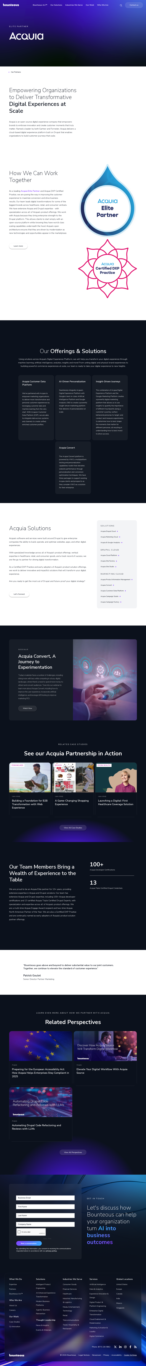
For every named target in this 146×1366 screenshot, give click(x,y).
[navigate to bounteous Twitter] (115, 1346)
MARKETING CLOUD (112, 574)
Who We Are (102, 5)
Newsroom (96, 1355)
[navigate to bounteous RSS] (135, 1346)
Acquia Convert (106, 585)
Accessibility (116, 1355)
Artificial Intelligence (98, 1284)
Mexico (119, 1303)
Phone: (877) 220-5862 (101, 1347)
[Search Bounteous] (121, 5)
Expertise (13, 1284)
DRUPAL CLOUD (110, 550)
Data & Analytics (96, 1289)
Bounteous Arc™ (40, 5)
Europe (119, 1289)
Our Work (90, 5)
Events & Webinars (43, 1330)
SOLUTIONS (108, 526)
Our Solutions (56, 5)
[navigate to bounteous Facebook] (130, 1346)
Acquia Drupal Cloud (108, 531)
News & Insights (42, 1325)
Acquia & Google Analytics (110, 542)
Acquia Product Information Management (115, 579)
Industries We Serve (74, 5)
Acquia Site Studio (107, 566)
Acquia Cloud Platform (109, 555)
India (118, 1298)
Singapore (120, 1308)
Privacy (106, 1355)
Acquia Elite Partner (30, 191)
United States (121, 1284)
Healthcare (67, 1294)
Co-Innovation (14, 1326)
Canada (119, 1294)
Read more (16, 813)
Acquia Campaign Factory (110, 602)
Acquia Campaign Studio (109, 596)
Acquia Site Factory (108, 561)
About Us (13, 1305)
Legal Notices (84, 1355)
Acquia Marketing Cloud (109, 537)
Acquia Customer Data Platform (112, 591)
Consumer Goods (70, 1284)
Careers (12, 1310)
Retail (65, 1315)
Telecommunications (71, 1320)
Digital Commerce (97, 1336)
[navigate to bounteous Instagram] (125, 1346)
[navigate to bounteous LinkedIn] (120, 1346)
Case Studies (14, 1322)
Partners (12, 1289)
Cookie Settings (130, 1355)
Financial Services (70, 1289)
